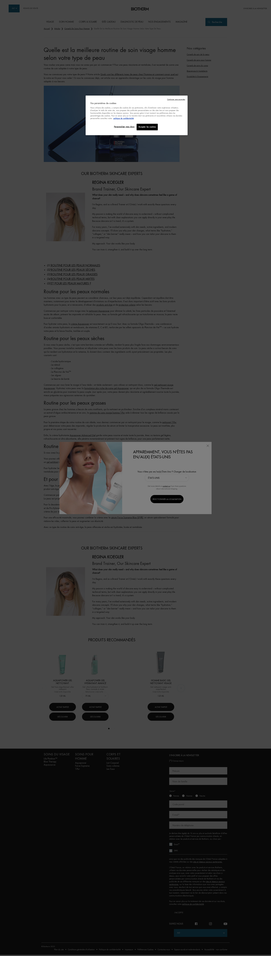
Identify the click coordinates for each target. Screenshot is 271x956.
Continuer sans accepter (176, 99)
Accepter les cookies (147, 127)
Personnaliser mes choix (124, 127)
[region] (137, 115)
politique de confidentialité (123, 118)
